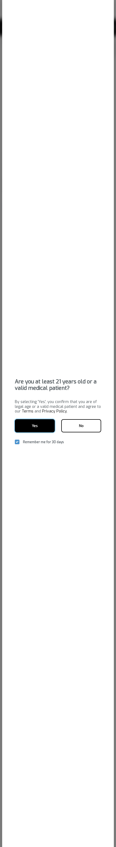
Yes (35, 426)
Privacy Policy (54, 411)
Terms (27, 411)
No (81, 426)
